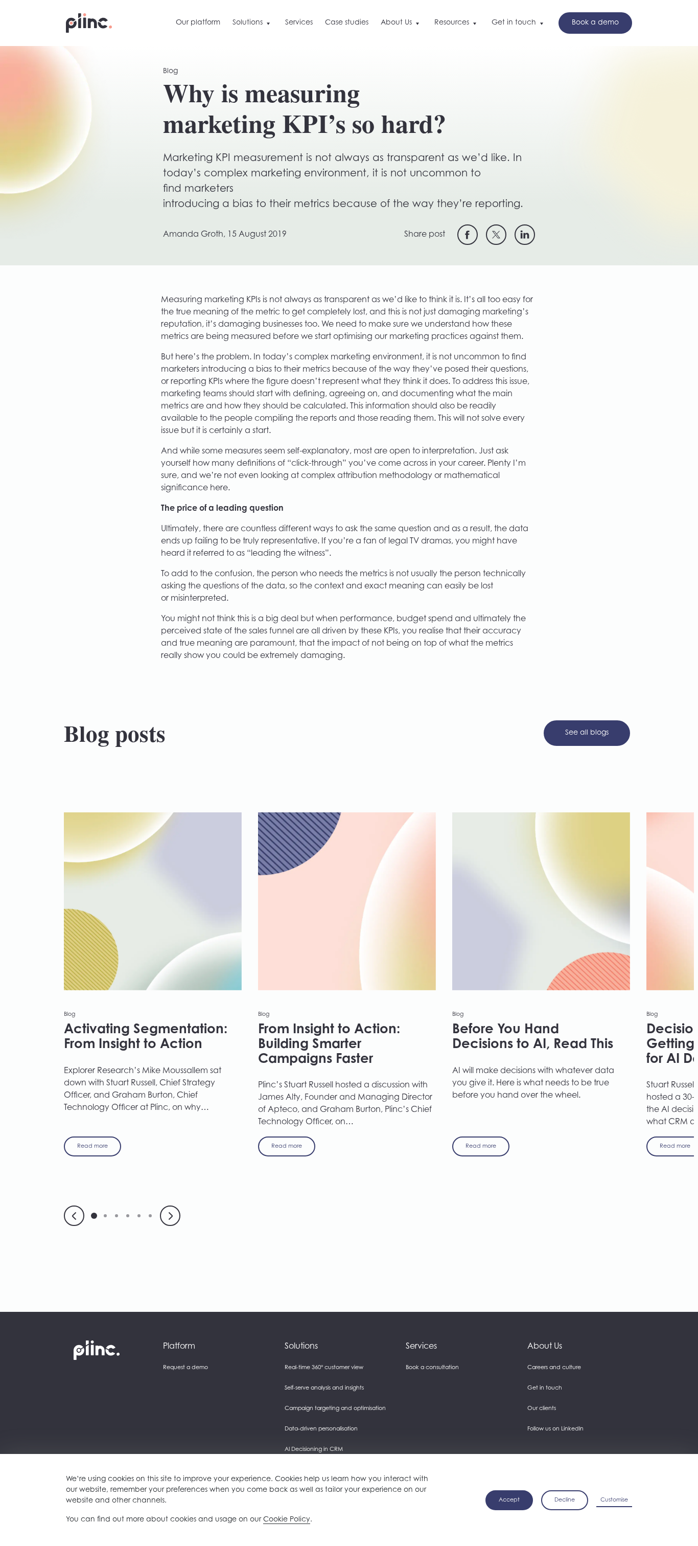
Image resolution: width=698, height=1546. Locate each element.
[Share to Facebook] (467, 234)
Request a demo (185, 1368)
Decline (564, 1500)
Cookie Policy (286, 1520)
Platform (179, 1347)
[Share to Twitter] (496, 234)
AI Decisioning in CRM (314, 1449)
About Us (544, 1347)
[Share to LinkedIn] (525, 234)
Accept (509, 1500)
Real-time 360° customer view (324, 1368)
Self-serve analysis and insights (324, 1388)
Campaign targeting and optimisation (335, 1409)
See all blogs (587, 733)
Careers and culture (554, 1368)
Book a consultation (432, 1368)
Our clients (541, 1409)
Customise (614, 1500)
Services (421, 1347)
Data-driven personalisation (321, 1429)
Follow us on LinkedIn (555, 1429)
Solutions (301, 1347)
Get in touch (544, 1388)
